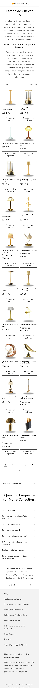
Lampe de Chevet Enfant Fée (10, 362)
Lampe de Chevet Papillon (28, 250)
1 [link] (5, 465)
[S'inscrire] (30, 585)
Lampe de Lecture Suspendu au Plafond (26, 397)
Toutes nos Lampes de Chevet (16, 604)
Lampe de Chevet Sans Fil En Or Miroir (28, 289)
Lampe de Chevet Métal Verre (9, 397)
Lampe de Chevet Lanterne (25, 108)
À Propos (8, 639)
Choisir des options (28, 119)
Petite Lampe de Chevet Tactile (28, 144)
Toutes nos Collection (13, 599)
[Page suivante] (19, 470)
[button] (5, 4)
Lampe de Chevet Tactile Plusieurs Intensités (28, 180)
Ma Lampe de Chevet (19, 685)
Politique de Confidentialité (15, 615)
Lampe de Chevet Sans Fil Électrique (10, 251)
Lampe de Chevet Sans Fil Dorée (10, 289)
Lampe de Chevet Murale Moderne (28, 436)
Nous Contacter (10, 634)
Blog (6, 593)
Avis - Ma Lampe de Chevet (15, 645)
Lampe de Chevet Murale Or (28, 215)
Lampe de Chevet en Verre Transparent (10, 180)
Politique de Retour (12, 620)
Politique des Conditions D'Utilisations (14, 627)
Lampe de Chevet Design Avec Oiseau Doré (28, 362)
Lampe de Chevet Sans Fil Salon (10, 325)
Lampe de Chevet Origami (28, 324)
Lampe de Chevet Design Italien (10, 436)
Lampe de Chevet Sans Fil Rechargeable (10, 215)
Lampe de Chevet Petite (10, 143)
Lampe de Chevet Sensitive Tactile (7, 108)
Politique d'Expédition (13, 610)
